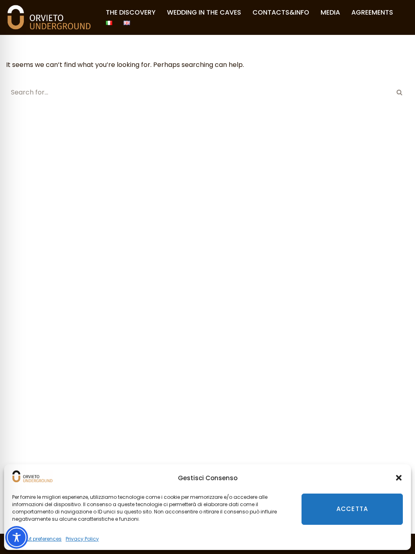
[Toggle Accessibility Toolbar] (16, 537)
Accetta (352, 509)
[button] (399, 478)
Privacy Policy (82, 538)
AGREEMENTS (372, 12)
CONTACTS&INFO (280, 12)
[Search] (400, 92)
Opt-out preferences (37, 538)
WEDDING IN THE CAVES (204, 12)
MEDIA (330, 12)
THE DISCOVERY (131, 12)
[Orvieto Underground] (49, 17)
